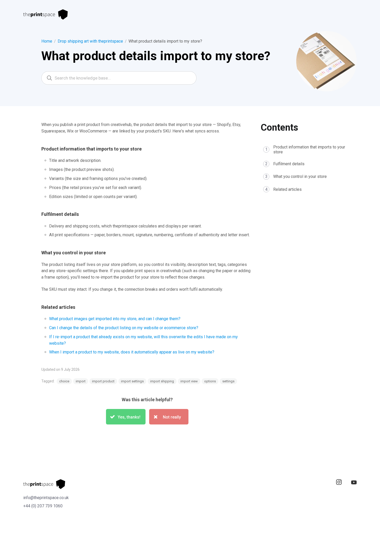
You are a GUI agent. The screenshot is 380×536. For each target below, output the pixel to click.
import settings (132, 381)
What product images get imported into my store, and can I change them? (114, 318)
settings (228, 381)
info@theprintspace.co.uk (46, 497)
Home (46, 41)
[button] (126, 416)
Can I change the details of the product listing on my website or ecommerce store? (123, 327)
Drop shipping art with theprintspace (90, 41)
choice (64, 381)
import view (189, 381)
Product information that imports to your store (309, 149)
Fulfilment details (289, 164)
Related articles (287, 189)
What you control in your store (300, 176)
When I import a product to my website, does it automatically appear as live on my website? (131, 352)
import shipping (162, 381)
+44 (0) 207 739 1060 (43, 505)
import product (103, 381)
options (210, 381)
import (81, 381)
